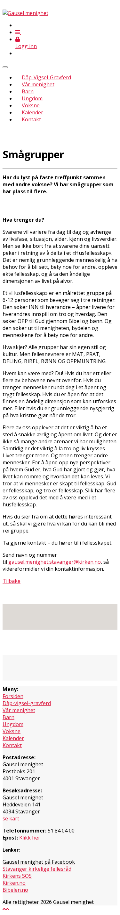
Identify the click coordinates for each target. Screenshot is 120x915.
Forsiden (13, 696)
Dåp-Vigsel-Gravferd (46, 77)
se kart (11, 818)
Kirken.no (14, 882)
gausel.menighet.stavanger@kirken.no (54, 561)
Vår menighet (38, 84)
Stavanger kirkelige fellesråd (37, 868)
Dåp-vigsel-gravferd (27, 703)
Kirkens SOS (17, 875)
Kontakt (31, 119)
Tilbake (11, 580)
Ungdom (32, 98)
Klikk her (29, 837)
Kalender (32, 112)
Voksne (31, 105)
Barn (28, 91)
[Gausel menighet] (25, 13)
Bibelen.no (15, 889)
